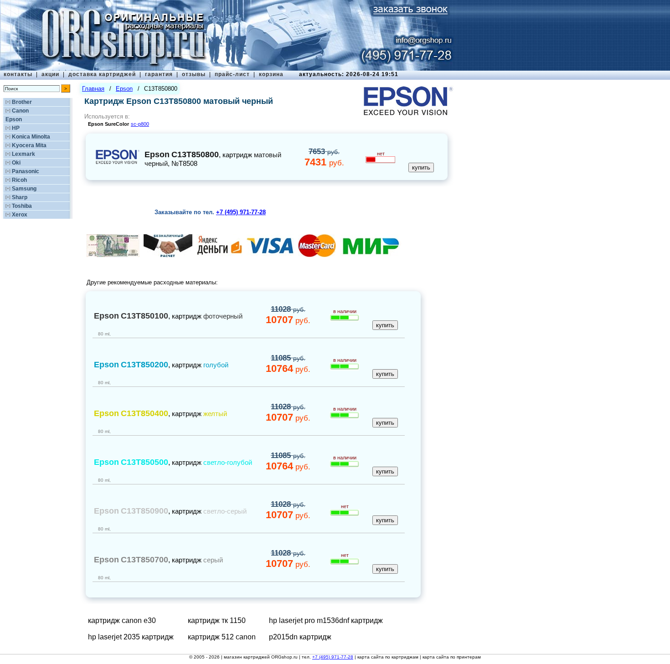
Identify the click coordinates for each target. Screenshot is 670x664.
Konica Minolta (31, 137)
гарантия (159, 74)
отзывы (194, 74)
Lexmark (23, 154)
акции (50, 74)
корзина (271, 74)
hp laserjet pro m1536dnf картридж (326, 620)
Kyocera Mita (29, 145)
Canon (20, 111)
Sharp (19, 197)
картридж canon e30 (122, 620)
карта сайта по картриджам (387, 656)
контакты (18, 74)
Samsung (24, 188)
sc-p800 (140, 124)
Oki (16, 163)
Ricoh (19, 180)
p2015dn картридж (300, 637)
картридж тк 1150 (217, 620)
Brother (22, 102)
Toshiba (22, 206)
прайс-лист (232, 74)
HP (16, 128)
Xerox (19, 214)
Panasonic (25, 171)
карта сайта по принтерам (452, 656)
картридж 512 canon (222, 637)
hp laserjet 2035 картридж (131, 637)
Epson (13, 119)
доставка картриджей (102, 74)
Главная (93, 88)
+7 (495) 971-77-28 (332, 656)
